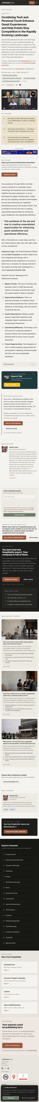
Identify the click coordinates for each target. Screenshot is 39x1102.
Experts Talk (20, 69)
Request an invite (9, 174)
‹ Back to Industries (7, 9)
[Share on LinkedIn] (20, 85)
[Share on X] (16, 85)
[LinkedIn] (2, 1068)
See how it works (11, 428)
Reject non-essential (28, 1098)
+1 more (24, 81)
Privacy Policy (6, 1094)
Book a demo (28, 579)
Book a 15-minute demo (12, 1045)
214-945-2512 (32, 1050)
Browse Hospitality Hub (11, 782)
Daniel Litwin (13, 447)
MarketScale (26, 61)
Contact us (4, 1063)
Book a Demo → (5, 1065)
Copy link (11, 85)
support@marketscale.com (15, 511)
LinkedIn (6, 809)
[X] (5, 1068)
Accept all (11, 1098)
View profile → (12, 478)
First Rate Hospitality (12, 254)
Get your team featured (13, 423)
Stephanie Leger (8, 251)
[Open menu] (36, 3)
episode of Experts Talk (16, 270)
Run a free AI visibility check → (14, 537)
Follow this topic (19, 515)
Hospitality (6, 13)
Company (12, 809)
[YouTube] (8, 1068)
